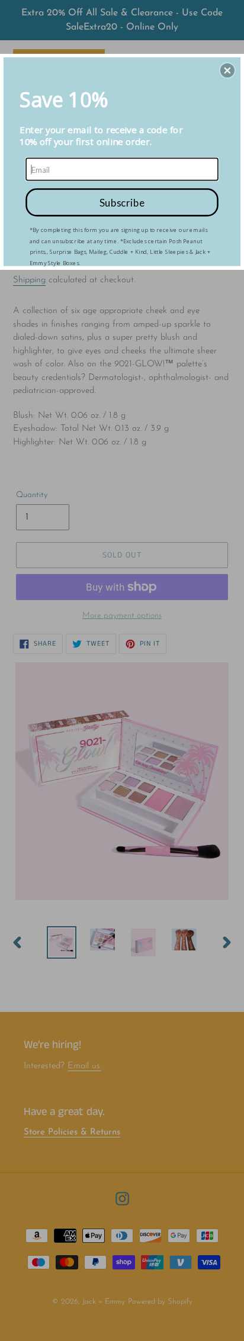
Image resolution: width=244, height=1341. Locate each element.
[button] (227, 70)
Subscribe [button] (122, 202)
